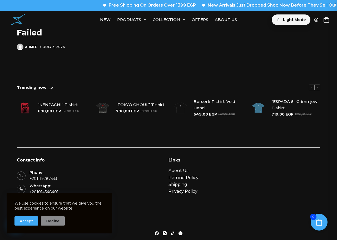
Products (129, 19)
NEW (105, 19)
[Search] (307, 20)
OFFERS (200, 19)
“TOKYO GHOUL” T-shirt (140, 104)
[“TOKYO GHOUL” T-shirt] (103, 108)
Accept (26, 221)
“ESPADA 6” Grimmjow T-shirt (294, 105)
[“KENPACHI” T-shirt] (25, 108)
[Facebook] (157, 233)
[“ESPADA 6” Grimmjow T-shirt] (258, 108)
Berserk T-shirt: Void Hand (214, 105)
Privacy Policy (182, 191)
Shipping (177, 184)
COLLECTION (166, 19)
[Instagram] (165, 233)
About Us (226, 19)
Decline (53, 221)
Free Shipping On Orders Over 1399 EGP (149, 5)
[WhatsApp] (180, 233)
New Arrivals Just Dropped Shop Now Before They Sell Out (269, 5)
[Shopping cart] (326, 20)
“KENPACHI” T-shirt (58, 104)
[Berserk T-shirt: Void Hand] (180, 108)
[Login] (316, 20)
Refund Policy (183, 177)
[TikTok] (173, 233)
